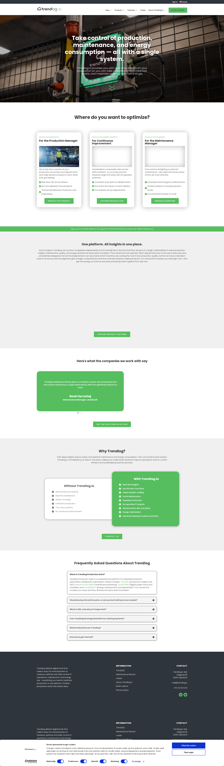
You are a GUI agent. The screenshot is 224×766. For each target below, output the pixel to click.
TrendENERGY (90, 587)
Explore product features (112, 334)
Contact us (112, 536)
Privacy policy (122, 690)
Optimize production (112, 201)
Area (107, 10)
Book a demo (122, 686)
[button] (77, 412)
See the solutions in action (112, 424)
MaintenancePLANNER (84, 584)
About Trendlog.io (124, 682)
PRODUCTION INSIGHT (59, 201)
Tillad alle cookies (188, 745)
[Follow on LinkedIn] (181, 695)
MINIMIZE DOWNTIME (165, 201)
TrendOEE (124, 582)
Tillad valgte (189, 752)
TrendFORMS (123, 584)
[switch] (83, 761)
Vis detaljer (136, 761)
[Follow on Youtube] (185, 695)
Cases (142, 10)
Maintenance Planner (125, 674)
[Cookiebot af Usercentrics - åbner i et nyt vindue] (31, 761)
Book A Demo (178, 10)
